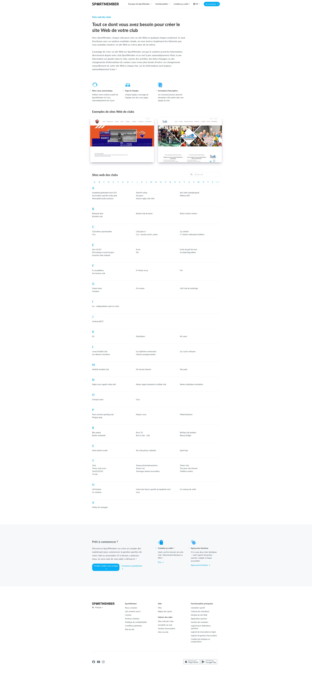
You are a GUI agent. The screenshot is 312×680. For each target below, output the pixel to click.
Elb (137, 252)
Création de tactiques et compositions (200, 640)
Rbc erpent (96, 432)
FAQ (159, 608)
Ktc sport (183, 336)
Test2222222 (97, 471)
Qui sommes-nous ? (133, 611)
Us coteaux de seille (188, 489)
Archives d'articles (132, 618)
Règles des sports (165, 611)
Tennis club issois (99, 468)
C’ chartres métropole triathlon (192, 234)
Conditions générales (133, 626)
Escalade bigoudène (188, 252)
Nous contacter (131, 608)
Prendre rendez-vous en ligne (106, 566)
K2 (93, 336)
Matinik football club (100, 369)
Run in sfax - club (143, 435)
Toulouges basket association (148, 471)
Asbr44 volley (141, 192)
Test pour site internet (188, 468)
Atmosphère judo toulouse (102, 198)
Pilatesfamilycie (186, 414)
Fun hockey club (98, 273)
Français (98, 607)
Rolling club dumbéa (188, 432)
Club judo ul (141, 231)
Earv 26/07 (96, 249)
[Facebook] (93, 661)
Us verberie (96, 492)
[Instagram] (103, 661)
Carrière (128, 615)
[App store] (191, 661)
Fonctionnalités (162, 4)
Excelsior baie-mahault (101, 255)
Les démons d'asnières (101, 354)
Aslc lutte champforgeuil (189, 192)
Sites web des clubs (166, 621)
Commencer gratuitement (131, 566)
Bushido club (97, 216)
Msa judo (183, 369)
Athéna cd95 (185, 195)
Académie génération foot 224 (104, 192)
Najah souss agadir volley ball (104, 384)
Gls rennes (140, 288)
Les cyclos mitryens (188, 351)
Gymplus (95, 291)
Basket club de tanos (144, 213)
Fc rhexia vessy (142, 270)
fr (197, 4)
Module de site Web (199, 615)
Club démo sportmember (102, 231)
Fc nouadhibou (98, 270)
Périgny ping (97, 417)
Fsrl (181, 270)
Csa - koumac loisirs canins (147, 234)
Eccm (138, 249)
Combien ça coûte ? (182, 4)
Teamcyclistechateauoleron (147, 465)
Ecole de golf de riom (188, 249)
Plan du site (129, 629)
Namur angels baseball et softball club (151, 384)
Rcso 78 (139, 432)
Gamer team (97, 288)
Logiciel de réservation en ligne (203, 632)
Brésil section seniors (188, 213)
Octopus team (97, 399)
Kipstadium (140, 336)
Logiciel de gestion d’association (204, 635)
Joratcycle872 (97, 321)
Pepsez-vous (141, 414)
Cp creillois (184, 231)
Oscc (138, 399)
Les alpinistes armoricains (146, 351)
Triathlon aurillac (186, 471)
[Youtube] (98, 661)
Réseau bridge (185, 435)
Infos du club (163, 632)
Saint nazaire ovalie (99, 450)
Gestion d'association (166, 628)
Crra (93, 234)
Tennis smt (140, 468)
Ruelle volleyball (98, 435)
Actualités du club (165, 625)
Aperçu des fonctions (199, 565)
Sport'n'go (184, 450)
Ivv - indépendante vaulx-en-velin (105, 306)
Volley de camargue (100, 507)
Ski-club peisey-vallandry (146, 450)
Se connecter (211, 4)
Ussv (138, 492)
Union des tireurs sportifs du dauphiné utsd (153, 489)
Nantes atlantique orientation (191, 384)
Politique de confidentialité (136, 622)
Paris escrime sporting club (103, 414)
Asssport (139, 195)
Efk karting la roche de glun (103, 252)
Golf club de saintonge (189, 288)
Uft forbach (96, 489)
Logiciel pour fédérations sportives (201, 627)
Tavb (94, 465)
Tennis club (184, 465)
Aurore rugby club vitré (145, 198)
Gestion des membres (199, 622)
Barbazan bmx (97, 213)
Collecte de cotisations (200, 611)
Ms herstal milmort (143, 369)
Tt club (95, 474)
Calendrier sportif (198, 608)
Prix (160, 562)
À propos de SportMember (139, 4)
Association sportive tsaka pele (104, 195)
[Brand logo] (105, 4)
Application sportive (199, 618)
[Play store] (209, 661)
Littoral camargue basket (146, 354)
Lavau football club (99, 351)
